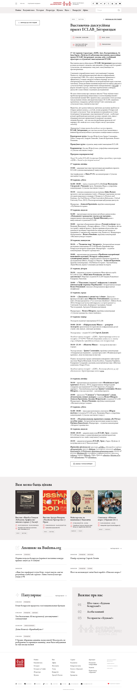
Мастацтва (90, 554)
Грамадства (82, 554)
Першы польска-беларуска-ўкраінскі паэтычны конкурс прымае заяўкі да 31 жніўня (39, 559)
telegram (38, 683)
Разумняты (73, 663)
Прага (45, 531)
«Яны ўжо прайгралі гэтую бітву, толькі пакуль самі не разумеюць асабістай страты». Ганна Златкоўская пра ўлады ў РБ (39, 574)
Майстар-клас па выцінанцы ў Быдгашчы (80, 518)
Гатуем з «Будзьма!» (76, 669)
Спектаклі (107, 529)
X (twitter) (55, 683)
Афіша (85, 10)
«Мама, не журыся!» (29, 625)
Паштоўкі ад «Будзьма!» (93, 671)
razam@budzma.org (87, 683)
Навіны (18, 10)
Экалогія (91, 667)
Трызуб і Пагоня (57, 675)
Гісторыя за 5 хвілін (40, 669)
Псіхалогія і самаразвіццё (93, 663)
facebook (20, 683)
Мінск (73, 19)
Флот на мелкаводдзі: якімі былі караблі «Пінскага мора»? (95, 572)
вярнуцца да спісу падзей (29, 22)
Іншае (80, 530)
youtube (64, 683)
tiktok (46, 683)
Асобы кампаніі (95, 611)
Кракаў (100, 529)
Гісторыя (40, 10)
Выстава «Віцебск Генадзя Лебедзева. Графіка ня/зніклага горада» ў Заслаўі (26, 519)
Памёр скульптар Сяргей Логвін (84, 558)
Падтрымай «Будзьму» (34, 3)
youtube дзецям (74, 683)
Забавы (72, 672)
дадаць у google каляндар (84, 463)
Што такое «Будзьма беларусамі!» (98, 604)
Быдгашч (73, 530)
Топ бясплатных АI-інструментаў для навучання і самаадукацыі (36, 617)
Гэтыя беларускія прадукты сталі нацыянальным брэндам (40, 605)
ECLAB (115, 85)
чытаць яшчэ (114, 548)
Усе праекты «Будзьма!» (100, 618)
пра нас (22, 3)
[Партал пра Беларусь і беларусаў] (66, 3)
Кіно (53, 660)
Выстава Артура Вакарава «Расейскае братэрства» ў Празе (54, 519)
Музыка (60, 10)
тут (102, 371)
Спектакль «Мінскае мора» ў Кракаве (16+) (107, 518)
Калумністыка (28, 10)
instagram (28, 683)
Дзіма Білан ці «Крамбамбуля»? (29, 629)
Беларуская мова (75, 666)
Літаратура (50, 10)
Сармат (72, 660)
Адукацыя (34, 612)
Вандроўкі (77, 10)
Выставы (81, 19)
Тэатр (54, 669)
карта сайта (110, 668)
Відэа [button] (67, 10)
